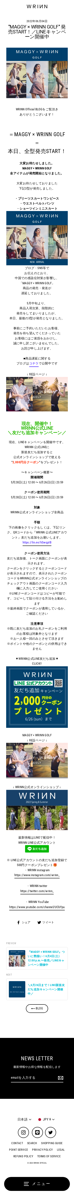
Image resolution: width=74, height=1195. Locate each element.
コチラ (34, 363)
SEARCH (32, 1143)
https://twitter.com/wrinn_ (37, 891)
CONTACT (17, 1143)
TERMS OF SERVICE (49, 1156)
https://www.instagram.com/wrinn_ (37, 875)
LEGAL (61, 1149)
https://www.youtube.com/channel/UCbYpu (37, 907)
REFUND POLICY (23, 1156)
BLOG (39, 1008)
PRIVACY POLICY (42, 1149)
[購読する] (60, 1077)
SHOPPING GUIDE (51, 1143)
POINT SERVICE (18, 1149)
